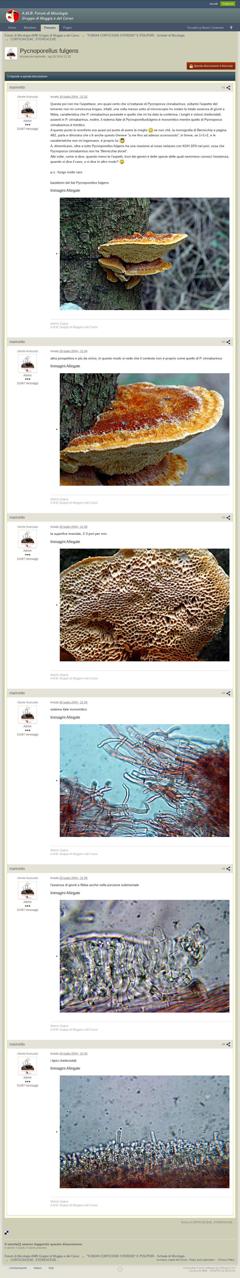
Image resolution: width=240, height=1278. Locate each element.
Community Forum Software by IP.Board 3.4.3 (209, 1268)
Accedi (214, 3)
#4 (224, 693)
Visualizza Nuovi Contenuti (205, 27)
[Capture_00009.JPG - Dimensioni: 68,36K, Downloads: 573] (144, 1131)
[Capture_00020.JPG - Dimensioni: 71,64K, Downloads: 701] (144, 956)
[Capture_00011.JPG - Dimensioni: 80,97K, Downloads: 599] (144, 780)
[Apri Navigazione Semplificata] (231, 28)
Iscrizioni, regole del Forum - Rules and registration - (186, 1259)
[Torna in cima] (120, 1269)
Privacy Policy (226, 1259)
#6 (224, 1044)
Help (51, 1268)
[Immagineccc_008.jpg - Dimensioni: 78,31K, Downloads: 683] (144, 254)
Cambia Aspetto (18, 1268)
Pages (67, 27)
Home (12, 27)
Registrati (227, 3)
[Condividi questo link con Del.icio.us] (6, 1232)
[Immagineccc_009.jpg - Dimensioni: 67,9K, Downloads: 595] (144, 429)
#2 (224, 342)
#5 (224, 868)
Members (30, 27)
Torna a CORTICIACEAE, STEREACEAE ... (208, 1222)
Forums (50, 27)
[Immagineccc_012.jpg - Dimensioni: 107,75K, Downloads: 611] (144, 605)
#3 (224, 517)
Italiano (38, 1268)
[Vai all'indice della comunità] (47, 15)
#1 (224, 87)
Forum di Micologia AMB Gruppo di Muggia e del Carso (42, 1256)
